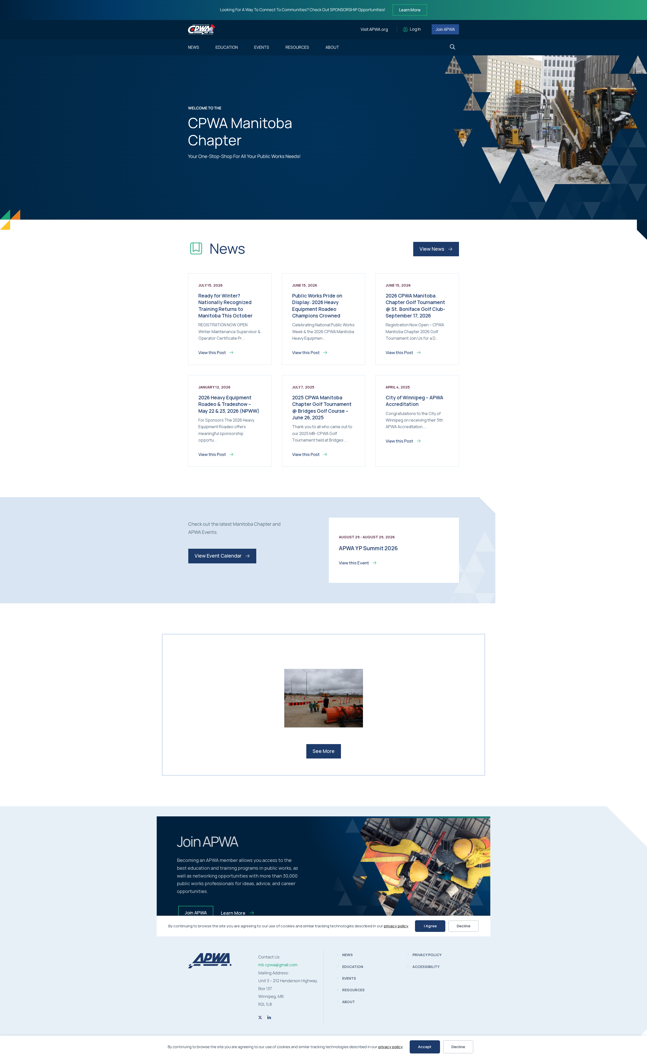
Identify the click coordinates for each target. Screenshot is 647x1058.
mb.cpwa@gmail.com (277, 965)
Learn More (410, 10)
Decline (458, 1046)
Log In (415, 29)
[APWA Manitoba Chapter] (210, 967)
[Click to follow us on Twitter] (260, 1017)
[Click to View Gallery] (323, 698)
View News (432, 249)
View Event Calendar (219, 556)
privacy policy (390, 1046)
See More (324, 751)
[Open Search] (452, 47)
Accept (424, 1046)
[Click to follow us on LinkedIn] (269, 1018)
